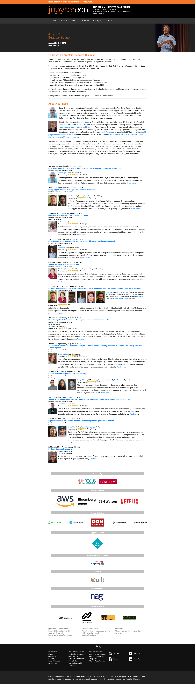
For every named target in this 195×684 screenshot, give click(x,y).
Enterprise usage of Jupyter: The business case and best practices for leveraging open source (84, 168)
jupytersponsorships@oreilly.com (60, 635)
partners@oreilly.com (89, 635)
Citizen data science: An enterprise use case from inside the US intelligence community (82, 241)
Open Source (73, 656)
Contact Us (52, 656)
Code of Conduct (54, 661)
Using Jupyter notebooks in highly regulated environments (71, 189)
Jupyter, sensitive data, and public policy (64, 264)
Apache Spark (64, 127)
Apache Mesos (76, 127)
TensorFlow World (75, 663)
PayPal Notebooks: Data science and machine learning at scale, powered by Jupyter (81, 420)
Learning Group (83, 122)
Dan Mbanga (133, 294)
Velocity (71, 665)
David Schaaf (71, 196)
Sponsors (85, 20)
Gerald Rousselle (63, 403)
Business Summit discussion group (61, 449)
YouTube (136, 653)
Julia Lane (61, 269)
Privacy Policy (53, 663)
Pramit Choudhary (124, 298)
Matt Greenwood (63, 221)
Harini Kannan (102, 380)
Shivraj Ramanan (89, 196)
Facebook (116, 659)
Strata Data (72, 661)
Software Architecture (76, 658)
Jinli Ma (50, 326)
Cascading (90, 127)
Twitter (116, 653)
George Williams (82, 380)
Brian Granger (62, 172)
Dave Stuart (61, 247)
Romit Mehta (71, 427)
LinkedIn (136, 659)
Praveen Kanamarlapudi (88, 427)
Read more (131, 182)
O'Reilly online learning (97, 654)
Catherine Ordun (63, 354)
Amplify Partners (106, 132)
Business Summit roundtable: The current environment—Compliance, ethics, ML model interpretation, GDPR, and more (94, 288)
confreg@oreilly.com (131, 679)
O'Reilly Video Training (97, 661)
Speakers (64, 20)
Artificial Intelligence (76, 654)
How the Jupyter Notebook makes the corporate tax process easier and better (78, 319)
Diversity (51, 658)
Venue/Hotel (98, 20)
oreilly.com (93, 658)
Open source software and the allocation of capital (68, 215)
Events (74, 20)
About (110, 20)
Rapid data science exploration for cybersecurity (67, 373)
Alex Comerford (118, 380)
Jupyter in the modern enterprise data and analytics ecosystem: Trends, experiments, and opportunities (89, 399)
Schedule (52, 20)
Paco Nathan (61, 453)
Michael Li (140, 296)
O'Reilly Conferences (96, 656)
